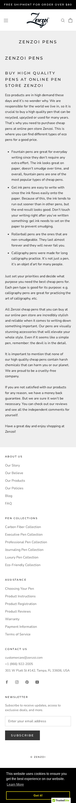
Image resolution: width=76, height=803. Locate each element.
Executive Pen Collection (24, 534)
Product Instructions (20, 596)
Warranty (12, 619)
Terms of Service (18, 634)
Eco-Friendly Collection (23, 565)
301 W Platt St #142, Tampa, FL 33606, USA (37, 670)
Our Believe (14, 473)
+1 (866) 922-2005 (19, 664)
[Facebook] (6, 682)
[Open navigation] (6, 20)
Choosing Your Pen (19, 588)
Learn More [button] (15, 784)
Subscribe (22, 735)
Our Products (15, 480)
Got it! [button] (38, 795)
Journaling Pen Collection (24, 549)
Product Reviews (18, 611)
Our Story (12, 465)
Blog (8, 496)
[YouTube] (37, 682)
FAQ (8, 503)
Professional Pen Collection (26, 542)
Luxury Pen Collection (21, 557)
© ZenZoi (38, 756)
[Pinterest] (27, 682)
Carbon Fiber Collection (23, 527)
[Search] (63, 20)
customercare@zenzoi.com (24, 657)
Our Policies (14, 488)
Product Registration (21, 604)
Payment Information (21, 626)
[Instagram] (17, 682)
